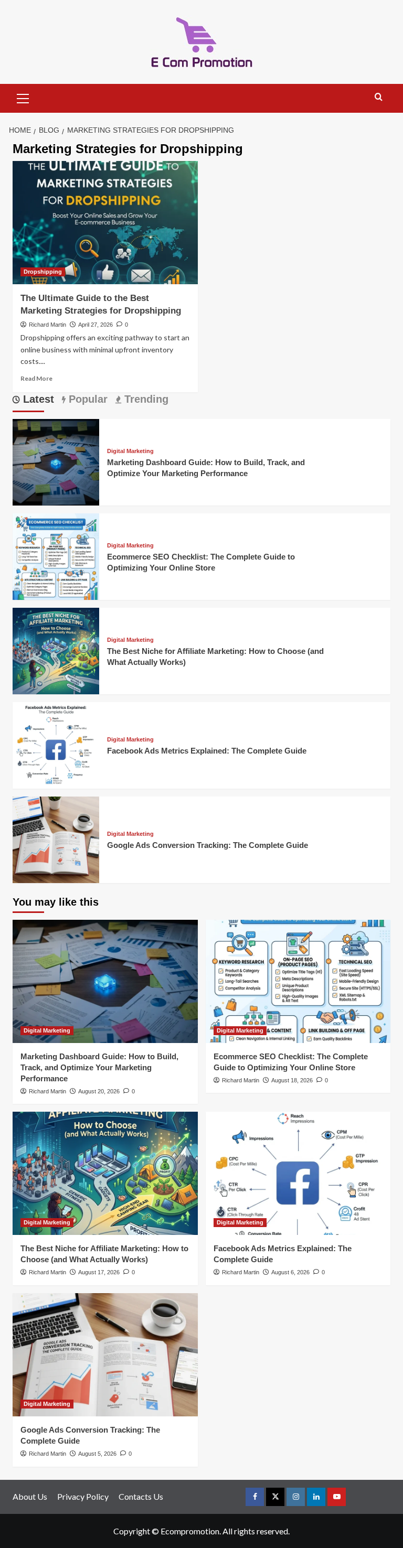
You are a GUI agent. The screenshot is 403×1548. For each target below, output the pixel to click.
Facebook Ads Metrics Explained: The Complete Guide (206, 750)
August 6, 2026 (290, 1272)
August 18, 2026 (292, 1080)
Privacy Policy (83, 1496)
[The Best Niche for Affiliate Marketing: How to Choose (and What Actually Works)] (56, 649)
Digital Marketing (130, 451)
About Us (30, 1496)
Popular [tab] (87, 399)
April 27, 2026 (95, 324)
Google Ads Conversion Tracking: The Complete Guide (207, 845)
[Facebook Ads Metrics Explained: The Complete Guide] (56, 744)
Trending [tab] (144, 399)
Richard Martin (47, 324)
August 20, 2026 (99, 1091)
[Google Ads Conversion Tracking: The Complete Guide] (56, 838)
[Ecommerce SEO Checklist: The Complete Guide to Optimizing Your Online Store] (56, 555)
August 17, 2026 (99, 1272)
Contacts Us (141, 1496)
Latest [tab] (37, 399)
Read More (36, 378)
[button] (23, 97)
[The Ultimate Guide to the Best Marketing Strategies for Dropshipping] (105, 222)
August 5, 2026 (97, 1453)
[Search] (378, 97)
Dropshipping (43, 271)
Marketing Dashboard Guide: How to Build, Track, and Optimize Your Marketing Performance (99, 1067)
